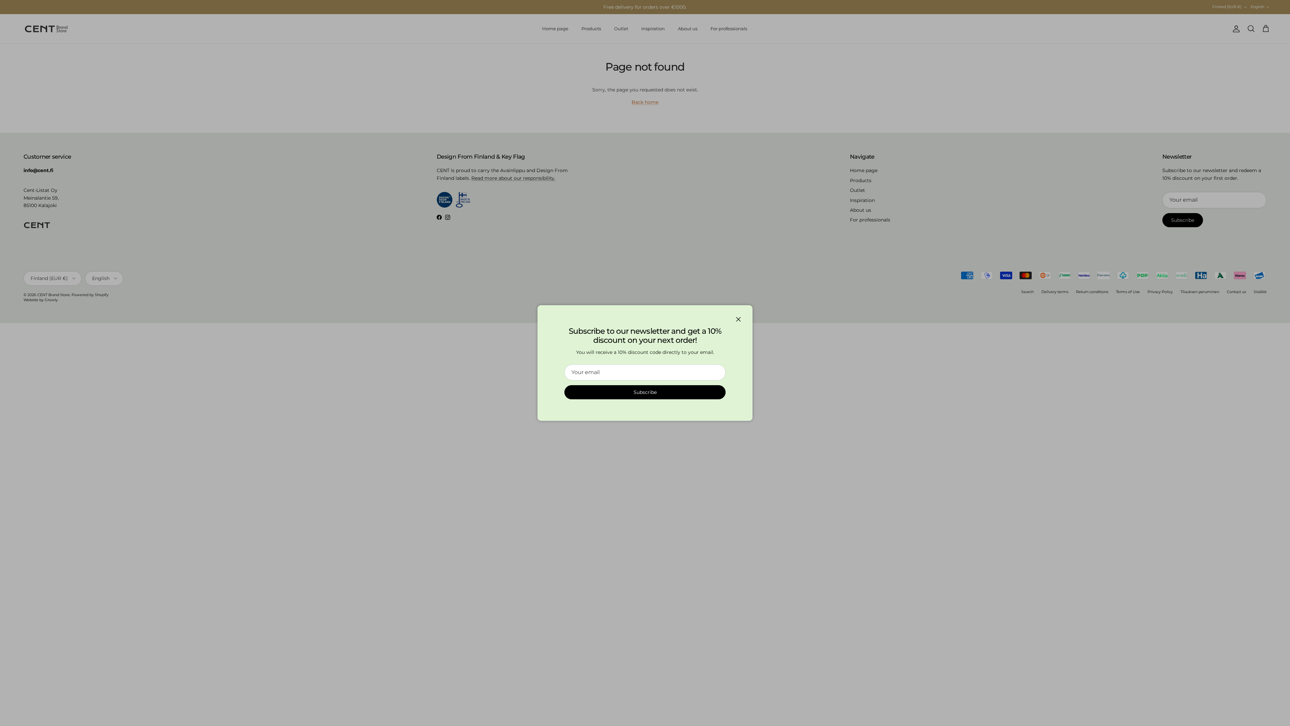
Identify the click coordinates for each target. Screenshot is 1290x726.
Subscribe (645, 392)
